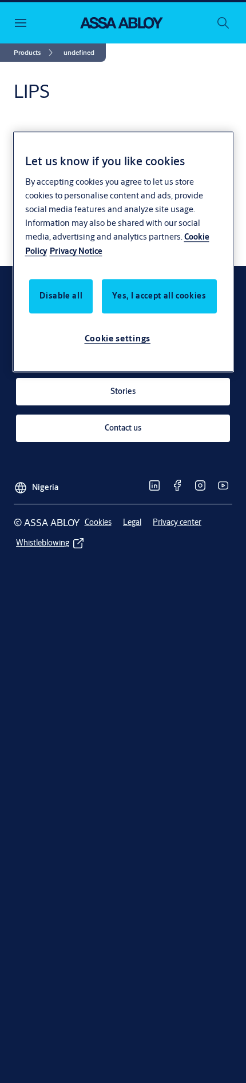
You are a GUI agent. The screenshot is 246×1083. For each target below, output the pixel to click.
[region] (123, 251)
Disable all (60, 295)
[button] (79, 52)
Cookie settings (118, 338)
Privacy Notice (76, 251)
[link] (35, 52)
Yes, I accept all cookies (159, 295)
